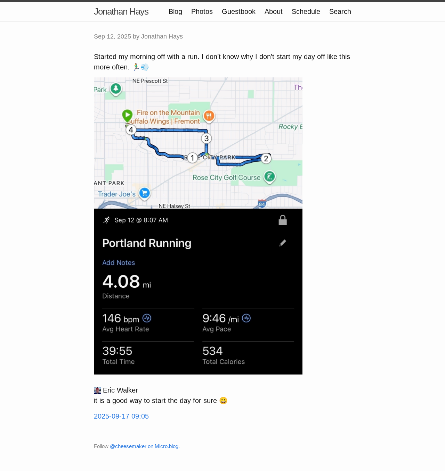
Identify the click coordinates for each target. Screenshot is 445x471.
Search (340, 11)
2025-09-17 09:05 (121, 416)
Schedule (306, 11)
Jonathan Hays (121, 11)
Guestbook (239, 11)
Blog (175, 11)
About (274, 11)
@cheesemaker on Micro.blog (144, 446)
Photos (202, 11)
